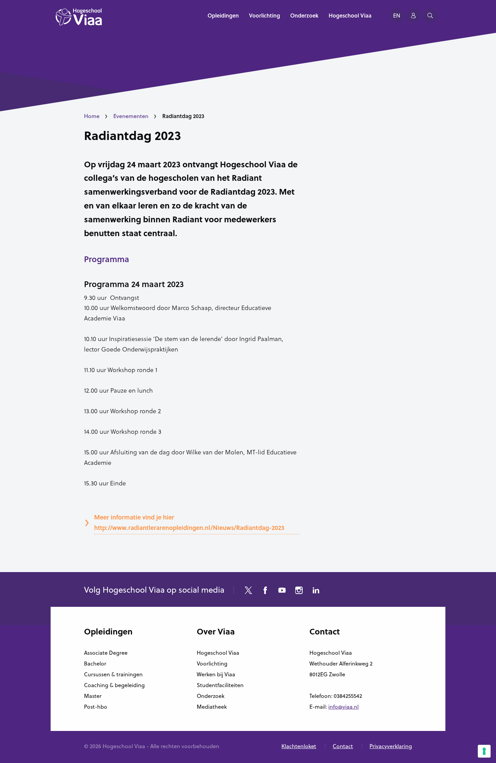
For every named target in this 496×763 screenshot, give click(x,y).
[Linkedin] (316, 591)
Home (92, 116)
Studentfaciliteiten (220, 685)
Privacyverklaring (390, 746)
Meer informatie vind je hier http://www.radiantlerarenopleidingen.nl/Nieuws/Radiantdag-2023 (189, 522)
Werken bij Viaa (216, 674)
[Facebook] (265, 591)
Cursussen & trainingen (113, 674)
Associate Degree (106, 652)
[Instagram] (299, 591)
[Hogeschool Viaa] (79, 20)
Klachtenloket (298, 746)
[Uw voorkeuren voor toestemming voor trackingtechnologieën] (484, 751)
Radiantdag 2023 (132, 135)
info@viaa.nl (343, 706)
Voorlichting (212, 663)
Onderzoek (210, 696)
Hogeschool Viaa (218, 652)
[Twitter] (248, 591)
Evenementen (130, 116)
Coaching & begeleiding (114, 685)
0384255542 (348, 696)
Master (93, 696)
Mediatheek (212, 706)
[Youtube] (282, 591)
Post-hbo (95, 706)
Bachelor (95, 663)
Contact (343, 746)
